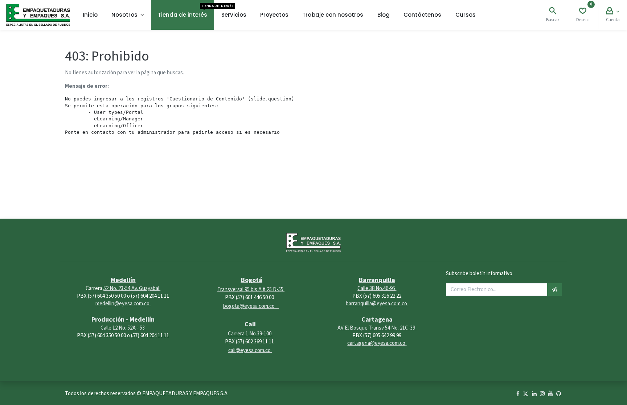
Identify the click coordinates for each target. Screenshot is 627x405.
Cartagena (377, 319)
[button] (554, 289)
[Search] (553, 12)
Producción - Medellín (123, 319)
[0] (583, 12)
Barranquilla (377, 280)
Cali (250, 324)
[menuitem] (90, 15)
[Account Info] (613, 12)
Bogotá (251, 280)
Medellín (123, 280)
